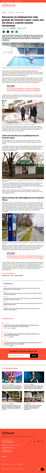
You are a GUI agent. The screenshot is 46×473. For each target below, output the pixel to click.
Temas (17, 12)
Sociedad (22, 12)
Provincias (22, 436)
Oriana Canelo (9, 1)
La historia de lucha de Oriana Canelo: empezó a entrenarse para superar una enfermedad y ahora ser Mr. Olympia (12, 387)
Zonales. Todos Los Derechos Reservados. (16, 468)
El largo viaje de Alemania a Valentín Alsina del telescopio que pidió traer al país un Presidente (23, 89)
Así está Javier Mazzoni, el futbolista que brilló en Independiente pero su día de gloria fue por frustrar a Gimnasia (22, 343)
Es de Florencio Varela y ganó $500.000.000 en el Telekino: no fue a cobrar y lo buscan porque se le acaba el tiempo (21, 326)
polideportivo (13, 72)
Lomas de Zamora (5, 384)
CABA (9, 436)
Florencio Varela (7, 328)
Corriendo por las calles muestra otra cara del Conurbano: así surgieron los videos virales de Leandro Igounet (33, 387)
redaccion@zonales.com (7, 451)
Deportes (12, 345)
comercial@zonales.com (7, 450)
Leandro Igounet (15, 1)
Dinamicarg (20, 464)
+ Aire (13, 464)
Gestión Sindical (5, 464)
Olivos (36, 74)
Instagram (42, 441)
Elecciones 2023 (30, 436)
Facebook (31, 441)
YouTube (38, 441)
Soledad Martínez (34, 82)
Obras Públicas (5, 275)
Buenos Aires (6, 345)
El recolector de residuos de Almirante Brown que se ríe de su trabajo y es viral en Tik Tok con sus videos (25, 257)
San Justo (20, 1)
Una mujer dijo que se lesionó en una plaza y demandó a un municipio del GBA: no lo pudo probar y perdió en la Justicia (11, 407)
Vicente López (11, 12)
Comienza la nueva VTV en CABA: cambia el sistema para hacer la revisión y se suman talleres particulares (33, 407)
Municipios (4, 12)
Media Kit (4, 456)
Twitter (34, 441)
